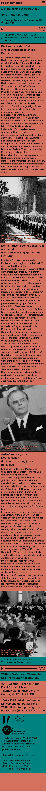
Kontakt (6, 755)
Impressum (18, 755)
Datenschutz (33, 755)
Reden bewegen (11, 3)
